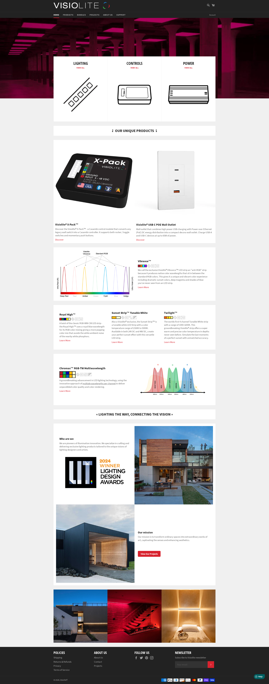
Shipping (58, 657)
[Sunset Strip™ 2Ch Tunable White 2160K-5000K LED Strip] (124, 317)
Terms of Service (61, 669)
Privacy (57, 665)
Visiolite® (63, 680)
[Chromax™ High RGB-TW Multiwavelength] (75, 374)
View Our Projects (149, 553)
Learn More (143, 287)
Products (68, 15)
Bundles (81, 15)
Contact (98, 661)
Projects (94, 15)
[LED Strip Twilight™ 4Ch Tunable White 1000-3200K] (174, 317)
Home (56, 15)
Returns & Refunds (62, 661)
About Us (108, 15)
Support (120, 15)
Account (212, 15)
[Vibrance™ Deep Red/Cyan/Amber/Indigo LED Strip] (148, 265)
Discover (59, 239)
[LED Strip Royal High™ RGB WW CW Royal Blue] (71, 318)
